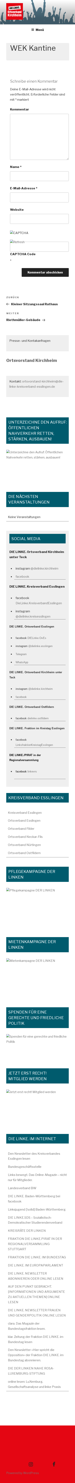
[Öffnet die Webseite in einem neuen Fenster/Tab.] (37, 1107)
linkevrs (32, 771)
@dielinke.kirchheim (44, 568)
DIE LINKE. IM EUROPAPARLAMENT (35, 1265)
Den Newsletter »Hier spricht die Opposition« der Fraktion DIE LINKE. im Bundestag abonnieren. (36, 1355)
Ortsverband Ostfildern (24, 853)
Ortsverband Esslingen (24, 820)
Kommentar (19, 109)
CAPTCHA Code (23, 254)
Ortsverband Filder (21, 829)
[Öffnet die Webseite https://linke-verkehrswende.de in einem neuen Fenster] (37, 466)
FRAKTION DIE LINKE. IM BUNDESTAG (37, 1257)
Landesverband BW (22, 1188)
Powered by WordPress (22, 1473)
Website (17, 210)
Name (15, 167)
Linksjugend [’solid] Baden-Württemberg (37, 1209)
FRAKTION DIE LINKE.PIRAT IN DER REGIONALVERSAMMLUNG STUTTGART (35, 1244)
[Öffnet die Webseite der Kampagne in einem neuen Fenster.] (37, 908)
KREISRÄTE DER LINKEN (27, 1231)
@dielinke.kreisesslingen (33, 616)
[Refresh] (17, 242)
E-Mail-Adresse (23, 188)
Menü (40, 30)
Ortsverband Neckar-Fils (25, 837)
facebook (22, 576)
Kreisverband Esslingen (25, 813)
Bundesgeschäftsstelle (24, 1167)
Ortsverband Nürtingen (24, 845)
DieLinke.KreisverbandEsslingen (39, 603)
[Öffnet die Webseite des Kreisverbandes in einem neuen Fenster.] (37, 1046)
